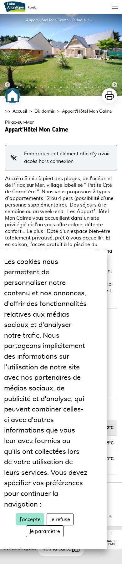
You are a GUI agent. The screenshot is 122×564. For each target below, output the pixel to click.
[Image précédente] (7, 55)
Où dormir (44, 111)
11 (80, 87)
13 (92, 87)
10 (73, 87)
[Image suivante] (114, 55)
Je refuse (60, 519)
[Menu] (115, 7)
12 (86, 87)
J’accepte (30, 519)
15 (105, 87)
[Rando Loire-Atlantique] (22, 7)
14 (98, 87)
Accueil (20, 111)
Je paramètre (44, 531)
